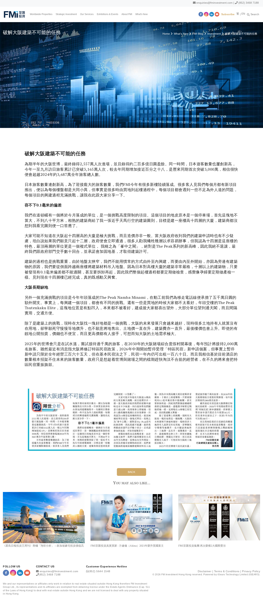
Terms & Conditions (227, 571)
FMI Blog (197, 33)
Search (254, 14)
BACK (131, 472)
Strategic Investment (66, 14)
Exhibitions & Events (107, 14)
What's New (141, 14)
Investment (214, 33)
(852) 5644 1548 (99, 571)
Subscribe (228, 14)
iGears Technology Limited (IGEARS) (239, 574)
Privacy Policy (251, 571)
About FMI (126, 14)
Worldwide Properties (41, 14)
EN (243, 13)
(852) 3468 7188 (248, 2)
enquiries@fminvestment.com (214, 2)
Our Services (87, 14)
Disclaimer (204, 571)
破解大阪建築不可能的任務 (241, 33)
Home (166, 33)
